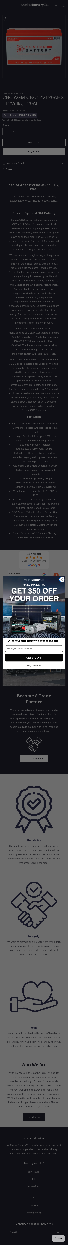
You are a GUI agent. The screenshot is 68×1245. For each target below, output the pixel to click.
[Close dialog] (61, 579)
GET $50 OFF (34, 657)
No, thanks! (34, 665)
